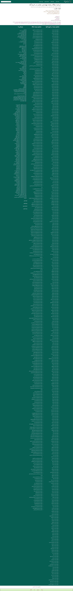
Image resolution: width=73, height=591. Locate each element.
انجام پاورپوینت (57, 19)
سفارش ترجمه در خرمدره (55, 291)
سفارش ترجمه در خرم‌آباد (55, 62)
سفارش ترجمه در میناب (55, 237)
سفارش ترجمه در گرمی (55, 452)
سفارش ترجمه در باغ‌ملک (55, 475)
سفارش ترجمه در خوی (55, 104)
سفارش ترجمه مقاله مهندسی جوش (37, 122)
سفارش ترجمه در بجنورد (55, 92)
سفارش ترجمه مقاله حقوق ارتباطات (37, 369)
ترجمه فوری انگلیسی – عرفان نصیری (21, 149)
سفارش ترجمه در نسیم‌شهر (54, 101)
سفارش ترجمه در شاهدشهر (54, 483)
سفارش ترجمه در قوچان (55, 173)
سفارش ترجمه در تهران (55, 30)
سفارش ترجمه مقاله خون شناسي (38, 215)
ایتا (34, 589)
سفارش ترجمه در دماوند (55, 326)
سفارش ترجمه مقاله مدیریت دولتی (37, 298)
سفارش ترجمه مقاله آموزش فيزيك (37, 153)
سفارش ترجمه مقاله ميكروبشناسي (37, 213)
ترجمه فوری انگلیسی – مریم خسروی (21, 174)
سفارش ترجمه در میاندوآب (54, 142)
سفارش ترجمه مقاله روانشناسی (38, 321)
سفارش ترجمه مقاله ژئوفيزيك (38, 61)
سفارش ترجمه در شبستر (55, 512)
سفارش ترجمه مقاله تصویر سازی (38, 491)
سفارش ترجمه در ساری (55, 65)
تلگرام (31, 589)
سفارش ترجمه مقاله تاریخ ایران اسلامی (37, 284)
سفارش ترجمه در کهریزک (55, 385)
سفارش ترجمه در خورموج (55, 366)
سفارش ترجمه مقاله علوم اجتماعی (38, 290)
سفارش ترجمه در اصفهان (55, 33)
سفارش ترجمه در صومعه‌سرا (54, 330)
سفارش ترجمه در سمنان (55, 111)
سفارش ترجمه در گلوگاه (55, 530)
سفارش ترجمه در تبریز (55, 37)
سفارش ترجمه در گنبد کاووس (54, 125)
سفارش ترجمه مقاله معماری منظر (38, 467)
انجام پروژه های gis (23, 61)
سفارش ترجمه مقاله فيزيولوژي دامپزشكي (37, 226)
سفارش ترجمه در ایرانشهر (54, 160)
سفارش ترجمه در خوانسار (55, 520)
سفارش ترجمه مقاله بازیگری (38, 480)
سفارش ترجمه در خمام (55, 536)
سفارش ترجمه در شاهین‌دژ (54, 354)
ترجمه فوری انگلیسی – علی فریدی (21, 151)
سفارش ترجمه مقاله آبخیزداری (38, 400)
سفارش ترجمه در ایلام (55, 106)
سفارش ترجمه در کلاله (55, 393)
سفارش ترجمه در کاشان (55, 70)
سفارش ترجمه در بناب (55, 206)
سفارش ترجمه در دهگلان (55, 477)
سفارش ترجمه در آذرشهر (55, 341)
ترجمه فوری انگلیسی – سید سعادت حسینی (20, 139)
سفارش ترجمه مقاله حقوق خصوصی (37, 352)
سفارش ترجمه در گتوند (55, 497)
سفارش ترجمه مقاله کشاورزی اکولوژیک (37, 414)
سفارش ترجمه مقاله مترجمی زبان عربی (37, 260)
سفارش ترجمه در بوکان (55, 108)
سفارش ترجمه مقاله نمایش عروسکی (37, 477)
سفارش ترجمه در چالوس (55, 249)
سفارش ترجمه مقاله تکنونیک (38, 72)
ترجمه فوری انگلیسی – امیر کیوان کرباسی (20, 114)
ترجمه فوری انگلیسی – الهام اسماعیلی (20, 111)
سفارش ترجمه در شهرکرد (55, 109)
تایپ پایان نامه (24, 59)
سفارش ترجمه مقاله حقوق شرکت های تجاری (36, 372)
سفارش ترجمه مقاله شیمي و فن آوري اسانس (36, 55)
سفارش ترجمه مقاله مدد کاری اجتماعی (37, 293)
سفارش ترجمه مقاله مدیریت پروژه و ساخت (36, 506)
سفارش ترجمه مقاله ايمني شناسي (38, 210)
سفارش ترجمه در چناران (55, 301)
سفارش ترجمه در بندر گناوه (54, 234)
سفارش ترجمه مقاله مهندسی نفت (38, 142)
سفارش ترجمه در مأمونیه (55, 522)
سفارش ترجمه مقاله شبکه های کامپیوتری (37, 97)
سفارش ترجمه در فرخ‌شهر (55, 430)
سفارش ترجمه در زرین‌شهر (54, 285)
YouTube (25, 86)
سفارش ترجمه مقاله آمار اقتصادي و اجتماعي (36, 164)
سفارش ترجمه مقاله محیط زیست (38, 446)
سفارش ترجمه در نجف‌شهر (54, 551)
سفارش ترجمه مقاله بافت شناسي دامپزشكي (36, 229)
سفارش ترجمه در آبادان (55, 89)
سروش (38, 589)
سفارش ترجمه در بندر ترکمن (54, 299)
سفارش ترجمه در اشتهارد (55, 442)
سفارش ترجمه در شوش (55, 224)
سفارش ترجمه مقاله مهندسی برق (38, 31)
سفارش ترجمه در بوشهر (55, 95)
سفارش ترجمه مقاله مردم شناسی (38, 291)
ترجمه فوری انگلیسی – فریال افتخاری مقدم (20, 163)
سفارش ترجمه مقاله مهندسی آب (38, 115)
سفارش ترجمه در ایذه (55, 156)
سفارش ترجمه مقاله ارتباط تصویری (37, 489)
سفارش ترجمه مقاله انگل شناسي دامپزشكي (36, 234)
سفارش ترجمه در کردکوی (55, 371)
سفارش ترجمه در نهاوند (55, 226)
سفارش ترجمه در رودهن (55, 458)
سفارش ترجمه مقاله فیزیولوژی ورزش (37, 274)
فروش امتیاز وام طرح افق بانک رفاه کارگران (19, 96)
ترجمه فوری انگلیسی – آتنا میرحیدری (21, 104)
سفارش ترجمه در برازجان (55, 164)
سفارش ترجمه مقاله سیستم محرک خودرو (37, 123)
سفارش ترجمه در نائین (55, 464)
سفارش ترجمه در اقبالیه (55, 293)
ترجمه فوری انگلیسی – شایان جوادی (21, 144)
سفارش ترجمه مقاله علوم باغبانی (38, 417)
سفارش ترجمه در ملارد (55, 72)
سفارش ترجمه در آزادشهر (55, 349)
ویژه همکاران (52, 1)
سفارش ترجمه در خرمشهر (55, 143)
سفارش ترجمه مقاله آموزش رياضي (37, 167)
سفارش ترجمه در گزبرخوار (54, 495)
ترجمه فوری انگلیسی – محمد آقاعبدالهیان (20, 172)
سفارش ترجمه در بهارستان (54, 220)
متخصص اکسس (24, 78)
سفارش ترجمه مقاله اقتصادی (38, 73)
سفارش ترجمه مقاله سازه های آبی (38, 407)
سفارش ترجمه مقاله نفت (39, 64)
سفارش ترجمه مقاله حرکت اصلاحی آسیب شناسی (36, 279)
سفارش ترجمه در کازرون (55, 187)
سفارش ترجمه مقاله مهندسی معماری (37, 466)
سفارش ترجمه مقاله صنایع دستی (38, 500)
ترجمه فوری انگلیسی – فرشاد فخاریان (20, 159)
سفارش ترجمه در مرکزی (55, 576)
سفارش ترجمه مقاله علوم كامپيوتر (38, 168)
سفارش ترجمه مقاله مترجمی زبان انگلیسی (36, 330)
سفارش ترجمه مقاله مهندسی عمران (37, 33)
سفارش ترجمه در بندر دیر (54, 498)
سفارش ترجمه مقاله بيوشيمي (38, 195)
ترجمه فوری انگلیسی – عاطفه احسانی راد (20, 148)
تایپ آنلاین (24, 72)
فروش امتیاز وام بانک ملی (22, 79)
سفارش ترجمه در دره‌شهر (55, 519)
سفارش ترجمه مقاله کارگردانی (38, 478)
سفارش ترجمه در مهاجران (55, 547)
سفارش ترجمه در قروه (55, 223)
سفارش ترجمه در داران (55, 553)
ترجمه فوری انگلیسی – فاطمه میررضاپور (20, 155)
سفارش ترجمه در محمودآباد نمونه (54, 516)
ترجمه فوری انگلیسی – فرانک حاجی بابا (20, 156)
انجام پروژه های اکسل (23, 58)
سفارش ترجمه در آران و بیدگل (54, 246)
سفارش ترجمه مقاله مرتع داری (38, 402)
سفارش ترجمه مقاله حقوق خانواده (38, 368)
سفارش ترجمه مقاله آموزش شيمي (38, 45)
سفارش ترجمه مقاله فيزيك (38, 39)
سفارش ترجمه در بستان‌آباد (54, 523)
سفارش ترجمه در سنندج (55, 59)
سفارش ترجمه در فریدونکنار (54, 380)
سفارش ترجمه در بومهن (55, 218)
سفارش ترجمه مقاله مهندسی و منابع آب (37, 408)
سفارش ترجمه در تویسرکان (54, 313)
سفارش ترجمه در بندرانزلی (54, 157)
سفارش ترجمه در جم (55, 433)
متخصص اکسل (24, 77)
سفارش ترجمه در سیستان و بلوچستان (53, 565)
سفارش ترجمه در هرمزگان (54, 572)
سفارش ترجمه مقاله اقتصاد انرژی (38, 271)
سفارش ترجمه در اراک (55, 56)
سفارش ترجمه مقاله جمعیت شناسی (37, 301)
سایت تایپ (24, 42)
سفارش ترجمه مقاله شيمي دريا (38, 42)
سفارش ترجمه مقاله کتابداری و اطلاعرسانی (36, 322)
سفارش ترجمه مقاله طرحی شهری (38, 464)
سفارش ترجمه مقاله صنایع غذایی (38, 128)
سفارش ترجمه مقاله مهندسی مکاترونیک (37, 143)
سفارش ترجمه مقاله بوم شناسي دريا (37, 178)
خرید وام (25, 74)
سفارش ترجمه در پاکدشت (55, 84)
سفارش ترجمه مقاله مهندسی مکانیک (37, 120)
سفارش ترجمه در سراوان (55, 262)
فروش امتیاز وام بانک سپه (22, 32)
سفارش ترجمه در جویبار (55, 424)
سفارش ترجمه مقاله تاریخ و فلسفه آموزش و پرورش (35, 318)
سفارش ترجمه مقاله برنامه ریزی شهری (37, 460)
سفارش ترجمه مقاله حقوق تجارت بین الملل (36, 366)
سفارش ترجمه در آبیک (55, 260)
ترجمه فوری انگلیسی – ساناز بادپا (21, 131)
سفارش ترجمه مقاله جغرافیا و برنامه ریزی (37, 246)
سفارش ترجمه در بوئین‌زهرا (54, 537)
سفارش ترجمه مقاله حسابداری (38, 391)
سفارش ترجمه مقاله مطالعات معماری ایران (37, 470)
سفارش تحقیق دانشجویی (22, 63)
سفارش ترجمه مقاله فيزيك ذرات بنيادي (37, 203)
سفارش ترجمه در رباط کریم (54, 168)
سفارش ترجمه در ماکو (55, 332)
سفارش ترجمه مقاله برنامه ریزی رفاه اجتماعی (36, 305)
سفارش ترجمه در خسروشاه (54, 517)
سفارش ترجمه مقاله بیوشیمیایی (38, 129)
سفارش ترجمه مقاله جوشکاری (38, 106)
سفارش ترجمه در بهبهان (55, 150)
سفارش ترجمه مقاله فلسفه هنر (38, 498)
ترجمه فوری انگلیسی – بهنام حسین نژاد (20, 115)
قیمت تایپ (57, 18)
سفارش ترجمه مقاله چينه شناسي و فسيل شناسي (36, 69)
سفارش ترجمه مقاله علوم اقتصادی (37, 262)
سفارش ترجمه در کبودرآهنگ (54, 548)
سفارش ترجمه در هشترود (54, 544)
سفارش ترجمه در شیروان (55, 209)
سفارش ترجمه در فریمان (55, 377)
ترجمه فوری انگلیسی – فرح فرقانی (21, 157)
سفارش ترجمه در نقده (55, 212)
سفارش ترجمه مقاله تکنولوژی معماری (37, 508)
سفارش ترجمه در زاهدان (55, 47)
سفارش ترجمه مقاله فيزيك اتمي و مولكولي (36, 204)
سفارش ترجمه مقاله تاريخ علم (38, 174)
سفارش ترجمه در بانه (55, 165)
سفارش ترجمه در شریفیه (55, 545)
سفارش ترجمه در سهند (55, 210)
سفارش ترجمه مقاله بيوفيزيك (38, 156)
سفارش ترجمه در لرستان (55, 573)
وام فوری (25, 29)
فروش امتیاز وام (24, 31)
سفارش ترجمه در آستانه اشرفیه (54, 340)
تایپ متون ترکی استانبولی (22, 56)
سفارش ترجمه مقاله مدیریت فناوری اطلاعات (36, 340)
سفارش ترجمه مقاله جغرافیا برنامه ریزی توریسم (36, 252)
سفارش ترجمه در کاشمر (55, 170)
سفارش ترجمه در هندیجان (54, 449)
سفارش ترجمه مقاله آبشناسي (38, 70)
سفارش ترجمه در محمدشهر (54, 154)
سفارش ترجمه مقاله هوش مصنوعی (37, 92)
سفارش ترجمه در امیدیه (55, 241)
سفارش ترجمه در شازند (55, 533)
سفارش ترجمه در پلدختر (55, 474)
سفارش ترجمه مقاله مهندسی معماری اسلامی (36, 469)
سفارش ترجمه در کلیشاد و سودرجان (53, 481)
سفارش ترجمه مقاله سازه (39, 112)
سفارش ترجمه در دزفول (55, 73)
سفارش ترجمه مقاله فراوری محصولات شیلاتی (36, 435)
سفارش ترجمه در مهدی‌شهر (54, 494)
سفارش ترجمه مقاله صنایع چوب (38, 439)
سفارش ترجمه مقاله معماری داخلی (37, 472)
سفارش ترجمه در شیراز (55, 36)
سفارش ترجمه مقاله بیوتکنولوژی (38, 134)
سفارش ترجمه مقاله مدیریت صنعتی (37, 338)
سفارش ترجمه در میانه (55, 182)
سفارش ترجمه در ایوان (55, 435)
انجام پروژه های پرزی (23, 40)
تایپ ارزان (24, 39)
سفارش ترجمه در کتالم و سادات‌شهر (53, 542)
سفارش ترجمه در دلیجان (55, 363)
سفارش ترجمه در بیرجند (55, 100)
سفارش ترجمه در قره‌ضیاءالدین (54, 472)
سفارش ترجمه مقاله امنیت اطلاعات (37, 98)
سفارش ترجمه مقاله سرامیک (38, 103)
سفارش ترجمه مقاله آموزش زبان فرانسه (37, 324)
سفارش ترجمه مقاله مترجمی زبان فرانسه (37, 327)
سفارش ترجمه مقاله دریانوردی (38, 117)
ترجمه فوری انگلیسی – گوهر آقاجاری (21, 168)
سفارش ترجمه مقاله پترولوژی (38, 76)
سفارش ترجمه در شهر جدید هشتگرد (53, 358)
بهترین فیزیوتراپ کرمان (23, 30)
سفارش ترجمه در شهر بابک (54, 307)
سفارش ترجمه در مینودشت (54, 441)
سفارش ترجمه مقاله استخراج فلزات (37, 104)
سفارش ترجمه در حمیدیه (55, 514)
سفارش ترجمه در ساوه (55, 97)
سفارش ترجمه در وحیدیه (55, 419)
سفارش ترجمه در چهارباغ (55, 322)
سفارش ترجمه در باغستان (55, 207)
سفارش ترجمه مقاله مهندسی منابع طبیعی (37, 399)
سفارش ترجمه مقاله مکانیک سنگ (38, 125)
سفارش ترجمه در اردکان (55, 227)
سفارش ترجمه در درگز (55, 388)
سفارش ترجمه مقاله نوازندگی (38, 505)
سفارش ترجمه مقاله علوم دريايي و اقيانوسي (36, 176)
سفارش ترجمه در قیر (55, 555)
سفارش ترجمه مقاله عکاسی (38, 494)
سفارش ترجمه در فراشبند (54, 550)
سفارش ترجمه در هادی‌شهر (54, 407)
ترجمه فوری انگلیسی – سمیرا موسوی (21, 136)
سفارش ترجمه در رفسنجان (54, 123)
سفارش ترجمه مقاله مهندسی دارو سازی (37, 81)
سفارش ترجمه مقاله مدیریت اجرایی (37, 394)
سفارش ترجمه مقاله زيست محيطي (38, 62)
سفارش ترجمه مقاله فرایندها (38, 136)
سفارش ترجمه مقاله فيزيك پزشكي (37, 217)
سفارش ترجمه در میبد (55, 213)
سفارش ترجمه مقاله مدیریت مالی (38, 343)
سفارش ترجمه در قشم (55, 368)
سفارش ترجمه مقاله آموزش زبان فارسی (37, 312)
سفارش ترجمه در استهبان (55, 389)
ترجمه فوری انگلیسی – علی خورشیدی (20, 150)
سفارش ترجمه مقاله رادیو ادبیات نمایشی (37, 486)
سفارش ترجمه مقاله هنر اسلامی (38, 502)
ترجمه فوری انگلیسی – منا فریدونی (21, 178)
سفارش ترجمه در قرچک (55, 90)
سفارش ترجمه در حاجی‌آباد (54, 450)
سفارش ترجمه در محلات (55, 352)
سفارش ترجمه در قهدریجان (54, 410)
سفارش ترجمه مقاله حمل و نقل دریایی (37, 118)
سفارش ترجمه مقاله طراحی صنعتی (37, 495)
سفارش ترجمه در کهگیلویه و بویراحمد (53, 584)
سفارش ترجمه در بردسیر (55, 488)
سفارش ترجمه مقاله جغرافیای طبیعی (37, 245)
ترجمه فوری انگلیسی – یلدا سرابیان (21, 193)
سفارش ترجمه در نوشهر (55, 321)
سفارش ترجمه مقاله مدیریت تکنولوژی (37, 341)
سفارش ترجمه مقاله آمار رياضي (38, 184)
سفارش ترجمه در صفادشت (54, 425)
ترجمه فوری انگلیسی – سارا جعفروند (21, 130)
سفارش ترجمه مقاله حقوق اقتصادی (37, 365)
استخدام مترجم (47, 1)
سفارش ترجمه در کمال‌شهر (54, 129)
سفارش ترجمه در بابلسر (55, 263)
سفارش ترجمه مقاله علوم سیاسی (38, 375)
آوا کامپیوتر (34, 587)
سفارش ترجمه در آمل (55, 83)
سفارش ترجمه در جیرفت (55, 146)
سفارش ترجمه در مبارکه (55, 240)
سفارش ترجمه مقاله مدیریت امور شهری (37, 397)
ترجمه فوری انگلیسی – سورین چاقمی (21, 137)
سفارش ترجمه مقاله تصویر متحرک (38, 488)
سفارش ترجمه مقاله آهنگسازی (38, 503)
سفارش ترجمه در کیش (55, 372)
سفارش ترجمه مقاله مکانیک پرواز (38, 87)
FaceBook (24, 87)
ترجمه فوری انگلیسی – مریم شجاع (21, 175)
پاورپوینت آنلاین (24, 57)
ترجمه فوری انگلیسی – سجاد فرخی (21, 133)
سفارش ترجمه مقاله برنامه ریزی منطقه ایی (36, 461)
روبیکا (42, 589)
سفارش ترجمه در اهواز (55, 41)
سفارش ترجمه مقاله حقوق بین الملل (37, 354)
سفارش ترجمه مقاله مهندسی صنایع (37, 34)
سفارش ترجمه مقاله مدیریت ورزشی (37, 280)
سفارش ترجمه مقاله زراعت (38, 411)
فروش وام (24, 73)
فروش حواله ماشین (23, 34)
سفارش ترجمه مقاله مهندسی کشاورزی (37, 403)
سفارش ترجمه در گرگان (55, 64)
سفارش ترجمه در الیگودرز (54, 201)
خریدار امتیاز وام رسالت (22, 37)
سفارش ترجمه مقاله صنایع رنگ (38, 79)
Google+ (25, 84)
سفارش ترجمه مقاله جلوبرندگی (38, 89)
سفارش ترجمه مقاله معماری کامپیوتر (37, 94)
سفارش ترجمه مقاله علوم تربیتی (38, 316)
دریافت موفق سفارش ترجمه (22, 194)
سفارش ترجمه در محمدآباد (54, 541)
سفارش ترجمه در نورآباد (55, 243)
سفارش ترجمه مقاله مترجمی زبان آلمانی (37, 336)
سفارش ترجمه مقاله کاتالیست (38, 137)
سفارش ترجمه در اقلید (55, 343)
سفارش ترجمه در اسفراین (55, 265)
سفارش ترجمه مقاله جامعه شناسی (38, 302)
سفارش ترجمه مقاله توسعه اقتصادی (37, 266)
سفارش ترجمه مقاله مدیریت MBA (37, 396)
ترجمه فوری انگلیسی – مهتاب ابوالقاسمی (20, 179)
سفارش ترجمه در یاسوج (55, 140)
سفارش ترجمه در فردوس (55, 453)
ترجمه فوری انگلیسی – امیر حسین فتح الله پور (19, 113)
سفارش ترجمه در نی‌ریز (55, 318)
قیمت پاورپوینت (24, 81)
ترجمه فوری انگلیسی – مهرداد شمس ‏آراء (20, 180)
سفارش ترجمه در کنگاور (55, 312)
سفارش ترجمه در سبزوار (55, 79)
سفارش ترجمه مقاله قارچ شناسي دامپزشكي (36, 232)
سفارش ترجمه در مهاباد (55, 118)
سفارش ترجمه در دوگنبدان (54, 185)
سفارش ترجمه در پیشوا (55, 266)
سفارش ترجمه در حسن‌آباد (54, 347)
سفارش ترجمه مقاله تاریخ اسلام (38, 287)
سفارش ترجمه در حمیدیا (55, 305)
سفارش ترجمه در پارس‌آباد (54, 192)
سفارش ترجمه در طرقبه (55, 534)
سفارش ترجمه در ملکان (55, 463)
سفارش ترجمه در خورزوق (55, 447)
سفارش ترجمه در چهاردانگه (54, 316)
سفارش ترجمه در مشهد (55, 31)
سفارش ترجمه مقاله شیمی (38, 132)
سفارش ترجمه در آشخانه (55, 489)
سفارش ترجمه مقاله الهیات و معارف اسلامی (36, 313)
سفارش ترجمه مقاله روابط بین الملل (37, 377)
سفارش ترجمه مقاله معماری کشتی (38, 139)
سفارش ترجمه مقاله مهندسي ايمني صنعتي (36, 235)
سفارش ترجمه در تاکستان (55, 215)
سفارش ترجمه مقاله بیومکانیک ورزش (37, 276)
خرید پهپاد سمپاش (23, 38)
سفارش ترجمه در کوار (55, 431)
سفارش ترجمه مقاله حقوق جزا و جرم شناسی (36, 355)
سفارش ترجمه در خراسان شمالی (54, 581)
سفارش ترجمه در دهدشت (54, 279)
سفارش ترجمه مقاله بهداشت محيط (37, 220)
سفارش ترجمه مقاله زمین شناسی (38, 75)
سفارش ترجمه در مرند (55, 145)
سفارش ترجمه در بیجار (55, 315)
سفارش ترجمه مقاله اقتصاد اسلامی (37, 263)
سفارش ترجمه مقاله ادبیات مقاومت (37, 243)
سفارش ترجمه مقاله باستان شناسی (37, 379)
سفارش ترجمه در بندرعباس (54, 55)
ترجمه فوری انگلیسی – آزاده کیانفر (21, 105)
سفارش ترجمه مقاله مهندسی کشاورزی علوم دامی (36, 428)
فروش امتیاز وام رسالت (22, 68)
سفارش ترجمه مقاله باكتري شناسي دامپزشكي (36, 227)
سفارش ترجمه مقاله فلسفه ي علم (38, 173)
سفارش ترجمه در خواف (55, 421)
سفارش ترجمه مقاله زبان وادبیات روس (37, 333)
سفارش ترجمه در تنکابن (55, 290)
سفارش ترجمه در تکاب (55, 319)
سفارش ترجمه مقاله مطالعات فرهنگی (37, 307)
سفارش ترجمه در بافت (55, 403)
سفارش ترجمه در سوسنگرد (54, 310)
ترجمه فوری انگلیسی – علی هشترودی (21, 152)
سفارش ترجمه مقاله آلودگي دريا (38, 171)
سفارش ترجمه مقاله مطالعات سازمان (37, 393)
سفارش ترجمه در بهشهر (55, 189)
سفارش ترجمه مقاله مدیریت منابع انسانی (37, 346)
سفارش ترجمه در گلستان (55, 81)
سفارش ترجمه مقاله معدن (39, 126)
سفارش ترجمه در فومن (55, 397)
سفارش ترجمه (24, 75)
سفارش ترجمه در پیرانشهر (54, 196)
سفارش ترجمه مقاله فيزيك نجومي (38, 199)
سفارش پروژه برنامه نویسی (22, 70)
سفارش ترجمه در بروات (55, 505)
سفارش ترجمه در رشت (55, 45)
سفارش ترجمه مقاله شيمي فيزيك (38, 58)
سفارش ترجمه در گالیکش (55, 502)
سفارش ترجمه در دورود (55, 151)
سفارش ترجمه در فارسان (55, 436)
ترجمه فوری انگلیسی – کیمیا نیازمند (21, 167)
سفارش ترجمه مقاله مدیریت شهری (37, 463)
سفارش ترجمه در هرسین (55, 346)
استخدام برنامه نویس (23, 80)
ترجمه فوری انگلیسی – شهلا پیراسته (21, 145)
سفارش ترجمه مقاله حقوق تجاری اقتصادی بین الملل (35, 371)
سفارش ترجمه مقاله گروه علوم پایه (37, 78)
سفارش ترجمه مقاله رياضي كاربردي (37, 182)
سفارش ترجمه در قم (55, 39)
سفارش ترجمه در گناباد (55, 365)
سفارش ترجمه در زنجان (55, 58)
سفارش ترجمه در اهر (55, 176)
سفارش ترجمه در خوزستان (54, 559)
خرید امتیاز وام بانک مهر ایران (22, 35)
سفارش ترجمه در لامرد (55, 446)
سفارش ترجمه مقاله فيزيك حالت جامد (37, 37)
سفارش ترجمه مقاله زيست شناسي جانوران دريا (36, 170)
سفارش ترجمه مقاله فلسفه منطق (38, 315)
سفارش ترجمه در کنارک (55, 351)
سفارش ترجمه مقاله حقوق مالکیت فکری (37, 361)
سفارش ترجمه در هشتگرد (54, 288)
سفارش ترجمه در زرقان (55, 427)
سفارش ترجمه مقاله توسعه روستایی (37, 304)
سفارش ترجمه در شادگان (55, 360)
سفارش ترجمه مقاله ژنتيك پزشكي (37, 238)
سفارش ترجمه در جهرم (55, 131)
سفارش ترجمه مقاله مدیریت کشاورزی (37, 458)
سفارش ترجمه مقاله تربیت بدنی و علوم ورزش (36, 273)
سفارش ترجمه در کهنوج (55, 304)
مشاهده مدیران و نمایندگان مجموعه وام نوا (20, 98)
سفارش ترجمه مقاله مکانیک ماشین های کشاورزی (36, 449)
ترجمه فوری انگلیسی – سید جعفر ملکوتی (20, 138)
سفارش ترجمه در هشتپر (55, 296)
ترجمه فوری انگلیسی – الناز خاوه (21, 109)
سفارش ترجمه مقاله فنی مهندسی (38, 148)
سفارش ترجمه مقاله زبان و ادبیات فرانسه (37, 326)
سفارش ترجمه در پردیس (55, 235)
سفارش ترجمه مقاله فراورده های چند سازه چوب (36, 441)
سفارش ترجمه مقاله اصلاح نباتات (38, 410)
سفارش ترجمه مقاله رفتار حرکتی (38, 277)
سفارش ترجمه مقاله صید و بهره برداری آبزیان (36, 438)
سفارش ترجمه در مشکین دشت (54, 254)
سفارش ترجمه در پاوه (55, 478)
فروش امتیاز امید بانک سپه (22, 88)
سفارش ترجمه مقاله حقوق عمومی (38, 357)
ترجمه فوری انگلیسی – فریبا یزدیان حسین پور (19, 164)
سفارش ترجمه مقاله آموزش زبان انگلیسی (37, 329)
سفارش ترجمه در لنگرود (55, 217)
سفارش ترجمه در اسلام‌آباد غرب (54, 198)
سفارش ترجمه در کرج (55, 34)
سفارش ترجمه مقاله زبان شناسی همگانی (37, 310)
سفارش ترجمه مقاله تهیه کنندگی (38, 484)
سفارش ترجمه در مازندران (54, 562)
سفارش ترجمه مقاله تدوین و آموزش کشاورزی (36, 419)
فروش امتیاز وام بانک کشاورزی (21, 33)
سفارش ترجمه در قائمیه (55, 470)
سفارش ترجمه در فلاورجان (54, 383)
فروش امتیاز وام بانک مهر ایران (21, 36)
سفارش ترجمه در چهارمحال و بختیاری (53, 579)
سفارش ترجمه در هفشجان (54, 531)
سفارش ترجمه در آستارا (55, 308)
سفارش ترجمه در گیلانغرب (54, 511)
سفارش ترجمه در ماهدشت (54, 251)
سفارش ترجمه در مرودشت (54, 128)
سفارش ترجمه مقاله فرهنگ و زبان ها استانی (36, 308)
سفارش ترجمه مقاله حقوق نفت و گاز (37, 358)
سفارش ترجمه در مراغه (55, 114)
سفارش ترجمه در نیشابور (55, 75)
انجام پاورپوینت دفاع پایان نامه (22, 54)
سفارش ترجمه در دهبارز (55, 394)
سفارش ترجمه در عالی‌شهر (54, 503)
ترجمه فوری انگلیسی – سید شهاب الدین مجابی (19, 140)
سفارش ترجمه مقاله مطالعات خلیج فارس (37, 285)
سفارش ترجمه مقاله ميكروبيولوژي (38, 192)
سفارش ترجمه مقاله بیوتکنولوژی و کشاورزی (36, 452)
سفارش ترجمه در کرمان (55, 50)
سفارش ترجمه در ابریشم (55, 509)
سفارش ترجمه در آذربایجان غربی (54, 564)
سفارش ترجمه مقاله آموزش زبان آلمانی (37, 349)
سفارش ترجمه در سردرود (55, 444)
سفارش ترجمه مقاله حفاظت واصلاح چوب (37, 442)
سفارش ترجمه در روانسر (55, 492)
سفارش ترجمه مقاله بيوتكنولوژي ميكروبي (37, 160)
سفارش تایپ (24, 71)
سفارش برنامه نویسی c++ (22, 41)
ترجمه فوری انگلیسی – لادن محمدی (21, 169)
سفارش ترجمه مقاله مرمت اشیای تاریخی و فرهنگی (35, 497)
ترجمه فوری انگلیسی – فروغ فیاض (21, 162)
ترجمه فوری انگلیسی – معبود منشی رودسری (19, 176)
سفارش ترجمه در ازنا (55, 329)
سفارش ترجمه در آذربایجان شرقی (54, 561)
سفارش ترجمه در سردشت (54, 333)
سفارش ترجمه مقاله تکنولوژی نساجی (37, 83)
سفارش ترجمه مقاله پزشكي (38, 224)
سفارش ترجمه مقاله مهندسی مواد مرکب (37, 101)
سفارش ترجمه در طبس (55, 375)
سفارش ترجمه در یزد (55, 51)
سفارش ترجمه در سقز (55, 120)
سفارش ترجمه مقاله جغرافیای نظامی (37, 251)
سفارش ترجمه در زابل (55, 139)
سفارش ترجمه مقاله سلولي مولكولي (37, 159)
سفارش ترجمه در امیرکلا (55, 438)
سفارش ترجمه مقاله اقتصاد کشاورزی (37, 416)
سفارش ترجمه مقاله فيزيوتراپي (38, 209)
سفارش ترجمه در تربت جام (54, 179)
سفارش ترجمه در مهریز (55, 408)
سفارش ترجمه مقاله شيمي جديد (38, 53)
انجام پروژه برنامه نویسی (22, 76)
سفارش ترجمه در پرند (55, 184)
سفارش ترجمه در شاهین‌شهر (54, 115)
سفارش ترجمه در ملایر (55, 117)
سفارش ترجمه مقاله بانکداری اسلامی (37, 265)
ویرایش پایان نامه (23, 64)
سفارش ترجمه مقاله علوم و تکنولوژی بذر (37, 413)
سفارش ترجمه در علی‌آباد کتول (54, 302)
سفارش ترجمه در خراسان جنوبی (54, 583)
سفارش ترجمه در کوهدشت (54, 203)
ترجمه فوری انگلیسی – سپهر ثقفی (21, 132)
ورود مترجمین (41, 1)
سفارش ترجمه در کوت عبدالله (54, 284)
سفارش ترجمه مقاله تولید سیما (38, 483)
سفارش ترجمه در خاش (55, 280)
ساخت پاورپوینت (24, 67)
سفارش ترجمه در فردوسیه (54, 411)
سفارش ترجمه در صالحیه (55, 273)
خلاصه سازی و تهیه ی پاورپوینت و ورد (21, 62)
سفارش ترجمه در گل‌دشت (54, 486)
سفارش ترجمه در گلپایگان (55, 271)
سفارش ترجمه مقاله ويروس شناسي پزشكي (36, 218)
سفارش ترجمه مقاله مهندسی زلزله (37, 114)
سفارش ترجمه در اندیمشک (54, 136)
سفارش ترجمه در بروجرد (55, 87)
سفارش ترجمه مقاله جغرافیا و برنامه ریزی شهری (36, 248)
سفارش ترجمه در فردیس (55, 112)
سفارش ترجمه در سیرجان (55, 103)
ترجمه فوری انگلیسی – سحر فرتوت (21, 134)
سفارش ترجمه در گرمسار (55, 324)
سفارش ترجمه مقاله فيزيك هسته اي (37, 36)
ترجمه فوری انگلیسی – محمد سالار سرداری (20, 173)
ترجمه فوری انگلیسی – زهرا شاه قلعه (21, 128)
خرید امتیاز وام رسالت (23, 69)
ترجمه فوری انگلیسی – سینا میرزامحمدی (20, 143)
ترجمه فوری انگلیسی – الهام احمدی (21, 110)
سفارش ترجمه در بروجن (55, 276)
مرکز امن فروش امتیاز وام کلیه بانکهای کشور (19, 97)
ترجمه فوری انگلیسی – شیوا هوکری (21, 146)
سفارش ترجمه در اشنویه (55, 374)
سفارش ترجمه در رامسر (55, 396)
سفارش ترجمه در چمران (55, 417)
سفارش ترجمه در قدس (55, 69)
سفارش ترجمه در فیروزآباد (54, 245)
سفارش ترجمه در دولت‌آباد (54, 361)
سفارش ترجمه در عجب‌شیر (54, 414)
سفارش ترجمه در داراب (55, 238)
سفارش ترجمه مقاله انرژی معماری (38, 509)
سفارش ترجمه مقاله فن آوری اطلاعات (37, 95)
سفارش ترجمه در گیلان (55, 569)
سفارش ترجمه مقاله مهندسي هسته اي (37, 151)
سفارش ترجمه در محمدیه (55, 199)
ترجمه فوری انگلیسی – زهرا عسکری (21, 129)
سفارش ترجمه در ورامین (55, 94)
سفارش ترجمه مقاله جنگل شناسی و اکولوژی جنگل (35, 424)
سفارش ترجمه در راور (55, 506)
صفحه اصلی (57, 1)
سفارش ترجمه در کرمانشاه (54, 42)
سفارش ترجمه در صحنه (55, 399)
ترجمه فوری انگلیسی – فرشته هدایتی (21, 160)
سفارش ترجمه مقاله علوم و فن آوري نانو (37, 48)
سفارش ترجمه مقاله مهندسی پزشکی (37, 145)
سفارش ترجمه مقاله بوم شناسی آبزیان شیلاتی (36, 436)
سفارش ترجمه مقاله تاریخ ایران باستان (37, 282)
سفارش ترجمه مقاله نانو (39, 131)
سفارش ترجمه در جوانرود (55, 294)
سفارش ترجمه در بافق (55, 336)
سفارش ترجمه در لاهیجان (55, 174)
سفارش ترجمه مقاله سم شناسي (38, 223)
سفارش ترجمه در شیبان (55, 391)
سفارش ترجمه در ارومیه (55, 44)
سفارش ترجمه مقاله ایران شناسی (38, 374)
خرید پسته (24, 53)
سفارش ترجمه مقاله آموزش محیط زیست (37, 347)
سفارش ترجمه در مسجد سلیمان (54, 178)
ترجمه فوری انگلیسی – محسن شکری (21, 171)
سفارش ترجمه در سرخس (55, 357)
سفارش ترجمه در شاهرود (55, 126)
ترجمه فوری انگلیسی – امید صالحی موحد (20, 112)
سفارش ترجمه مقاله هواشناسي (38, 59)
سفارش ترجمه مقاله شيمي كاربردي (37, 50)
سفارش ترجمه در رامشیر (55, 491)
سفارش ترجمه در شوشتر (55, 171)
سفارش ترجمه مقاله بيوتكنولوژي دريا (37, 189)
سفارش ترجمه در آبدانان (55, 500)
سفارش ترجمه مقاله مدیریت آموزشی (37, 319)
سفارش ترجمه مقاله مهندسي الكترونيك (37, 154)
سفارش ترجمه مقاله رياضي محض (38, 165)
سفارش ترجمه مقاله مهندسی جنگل (37, 425)
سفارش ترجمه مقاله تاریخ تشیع (38, 288)
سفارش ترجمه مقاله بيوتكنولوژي (38, 237)
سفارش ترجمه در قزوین (55, 61)
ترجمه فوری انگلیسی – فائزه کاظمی (21, 154)
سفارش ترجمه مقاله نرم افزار (38, 90)
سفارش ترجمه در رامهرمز (55, 229)
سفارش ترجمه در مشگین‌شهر (54, 232)
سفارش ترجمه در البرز (55, 567)
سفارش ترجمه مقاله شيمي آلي (38, 56)
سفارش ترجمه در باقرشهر (55, 248)
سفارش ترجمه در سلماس (55, 193)
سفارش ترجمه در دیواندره (54, 413)
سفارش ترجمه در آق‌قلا (55, 400)
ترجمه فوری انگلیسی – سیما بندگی (21, 142)
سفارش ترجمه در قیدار (55, 402)
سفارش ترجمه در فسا (55, 162)
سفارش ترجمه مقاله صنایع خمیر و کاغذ (37, 444)
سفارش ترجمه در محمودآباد (54, 428)
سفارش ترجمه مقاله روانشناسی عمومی (37, 380)
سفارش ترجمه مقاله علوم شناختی (38, 382)
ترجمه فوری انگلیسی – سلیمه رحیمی (21, 135)
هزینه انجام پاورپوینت (23, 83)
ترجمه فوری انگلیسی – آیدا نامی (21, 107)
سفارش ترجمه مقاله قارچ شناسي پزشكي (37, 206)
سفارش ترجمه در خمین (55, 231)
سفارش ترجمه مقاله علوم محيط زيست (37, 179)
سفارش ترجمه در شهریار (55, 67)
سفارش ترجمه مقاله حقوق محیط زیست (37, 363)
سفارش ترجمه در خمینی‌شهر (54, 78)
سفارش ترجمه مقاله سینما (39, 481)
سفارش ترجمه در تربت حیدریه (54, 132)
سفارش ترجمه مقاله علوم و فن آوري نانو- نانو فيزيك (35, 198)
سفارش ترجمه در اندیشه (55, 159)
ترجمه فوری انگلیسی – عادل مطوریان (20, 147)
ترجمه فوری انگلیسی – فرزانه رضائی (21, 158)
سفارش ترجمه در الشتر (55, 416)
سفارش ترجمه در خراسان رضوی (54, 556)
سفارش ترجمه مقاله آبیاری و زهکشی (37, 405)
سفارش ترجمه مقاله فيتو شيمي (38, 47)
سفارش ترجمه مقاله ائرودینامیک (38, 86)
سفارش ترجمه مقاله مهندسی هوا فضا (37, 84)
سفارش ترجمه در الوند (55, 190)
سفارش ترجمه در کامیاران (55, 274)
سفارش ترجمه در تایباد (55, 282)
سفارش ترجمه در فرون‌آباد (54, 527)
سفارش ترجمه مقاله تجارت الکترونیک (37, 100)
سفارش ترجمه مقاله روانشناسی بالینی (37, 385)
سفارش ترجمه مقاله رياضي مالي (38, 181)
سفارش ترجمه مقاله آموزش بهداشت (37, 212)
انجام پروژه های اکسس (23, 55)
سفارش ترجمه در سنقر (55, 344)
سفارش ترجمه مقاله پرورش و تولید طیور (37, 430)
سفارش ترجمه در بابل (55, 76)
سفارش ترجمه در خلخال (55, 379)
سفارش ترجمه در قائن (55, 355)
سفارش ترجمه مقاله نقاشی (38, 492)
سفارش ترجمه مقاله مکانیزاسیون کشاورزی (36, 450)
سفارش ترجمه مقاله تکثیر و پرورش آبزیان (36, 433)
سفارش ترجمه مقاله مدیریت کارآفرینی (37, 344)
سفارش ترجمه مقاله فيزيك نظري (38, 201)
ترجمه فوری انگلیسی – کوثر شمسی (21, 165)
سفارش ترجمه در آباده (55, 268)
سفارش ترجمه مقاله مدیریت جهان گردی (37, 351)
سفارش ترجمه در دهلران (55, 422)
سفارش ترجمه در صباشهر (55, 298)
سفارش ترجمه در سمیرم (55, 467)
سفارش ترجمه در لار (55, 252)
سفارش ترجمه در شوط (55, 484)
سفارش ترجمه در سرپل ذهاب (54, 335)
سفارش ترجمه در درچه (55, 327)
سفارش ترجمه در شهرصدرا (54, 195)
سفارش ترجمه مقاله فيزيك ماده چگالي (37, 150)
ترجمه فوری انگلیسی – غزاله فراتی (21, 153)
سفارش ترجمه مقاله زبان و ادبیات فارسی (37, 241)
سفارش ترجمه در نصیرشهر (54, 456)
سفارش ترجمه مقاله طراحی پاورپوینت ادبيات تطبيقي (35, 240)
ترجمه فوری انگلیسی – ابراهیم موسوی (20, 108)
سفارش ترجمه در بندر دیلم (54, 480)
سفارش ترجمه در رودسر (55, 382)
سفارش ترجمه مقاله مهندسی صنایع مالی (37, 109)
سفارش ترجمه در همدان (55, 48)
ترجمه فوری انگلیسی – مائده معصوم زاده (20, 170)
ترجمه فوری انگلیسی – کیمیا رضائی (21, 166)
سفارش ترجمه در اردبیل (55, 53)
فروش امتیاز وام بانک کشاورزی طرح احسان (20, 90)
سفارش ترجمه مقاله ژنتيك (38, 190)
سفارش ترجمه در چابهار (55, 167)
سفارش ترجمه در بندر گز (55, 539)
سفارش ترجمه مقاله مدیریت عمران (37, 299)
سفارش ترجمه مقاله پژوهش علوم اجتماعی (36, 294)
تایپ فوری (24, 60)
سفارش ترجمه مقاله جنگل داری (38, 422)
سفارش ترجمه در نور (55, 466)
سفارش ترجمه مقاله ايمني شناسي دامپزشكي (36, 231)
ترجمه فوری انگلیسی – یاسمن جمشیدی (20, 192)
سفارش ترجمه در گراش (55, 405)
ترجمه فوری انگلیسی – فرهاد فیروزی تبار (20, 161)
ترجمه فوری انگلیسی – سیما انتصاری (21, 141)
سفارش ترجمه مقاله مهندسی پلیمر (37, 140)
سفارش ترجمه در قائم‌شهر (54, 98)
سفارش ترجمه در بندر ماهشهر (54, 122)
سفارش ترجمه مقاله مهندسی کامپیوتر (37, 30)
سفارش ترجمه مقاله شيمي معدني (38, 51)
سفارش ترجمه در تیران (55, 525)
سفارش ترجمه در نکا (55, 255)
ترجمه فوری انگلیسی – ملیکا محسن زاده (20, 177)
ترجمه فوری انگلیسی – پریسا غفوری (21, 116)
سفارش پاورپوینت (56, 20)
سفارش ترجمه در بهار (55, 455)
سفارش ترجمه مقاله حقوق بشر (38, 360)
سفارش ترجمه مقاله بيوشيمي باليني (37, 221)
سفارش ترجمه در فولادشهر (54, 204)
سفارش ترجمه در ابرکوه (55, 461)
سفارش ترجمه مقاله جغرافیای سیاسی (37, 249)
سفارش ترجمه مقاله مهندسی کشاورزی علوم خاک (36, 427)
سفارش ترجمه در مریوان (55, 134)
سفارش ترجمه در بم (55, 148)
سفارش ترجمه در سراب (55, 338)
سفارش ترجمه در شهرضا (55, 137)
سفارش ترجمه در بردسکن (54, 460)
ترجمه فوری (57, 16)
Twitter (25, 85)
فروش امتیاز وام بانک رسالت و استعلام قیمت (19, 89)
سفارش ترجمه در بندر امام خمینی (54, 221)
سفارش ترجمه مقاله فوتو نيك (38, 196)
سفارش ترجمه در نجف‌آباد (55, 86)
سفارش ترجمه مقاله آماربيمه (38, 162)
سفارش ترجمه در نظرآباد (55, 153)
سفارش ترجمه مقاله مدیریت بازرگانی (37, 296)
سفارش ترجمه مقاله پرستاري (38, 207)
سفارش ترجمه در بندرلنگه (54, 439)
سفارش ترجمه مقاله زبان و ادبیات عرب (37, 259)
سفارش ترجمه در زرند (55, 257)
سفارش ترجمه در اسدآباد (55, 287)
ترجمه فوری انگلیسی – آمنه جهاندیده (21, 106)
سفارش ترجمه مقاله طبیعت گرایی (38, 254)
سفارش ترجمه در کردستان (54, 575)
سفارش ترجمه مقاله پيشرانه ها (38, 44)
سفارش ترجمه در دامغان (55, 270)
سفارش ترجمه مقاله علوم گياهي (38, 193)
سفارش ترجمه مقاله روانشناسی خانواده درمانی (36, 386)
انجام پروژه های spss (23, 82)
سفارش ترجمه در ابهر (55, 181)
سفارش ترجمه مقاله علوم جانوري (38, 157)
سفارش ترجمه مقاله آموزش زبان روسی (37, 332)
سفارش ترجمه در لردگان (55, 369)
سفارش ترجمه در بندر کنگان (54, 259)
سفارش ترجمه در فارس (55, 558)
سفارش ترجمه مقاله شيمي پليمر (38, 41)
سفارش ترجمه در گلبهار (55, 386)
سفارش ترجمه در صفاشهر (55, 469)
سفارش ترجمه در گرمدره (55, 508)
